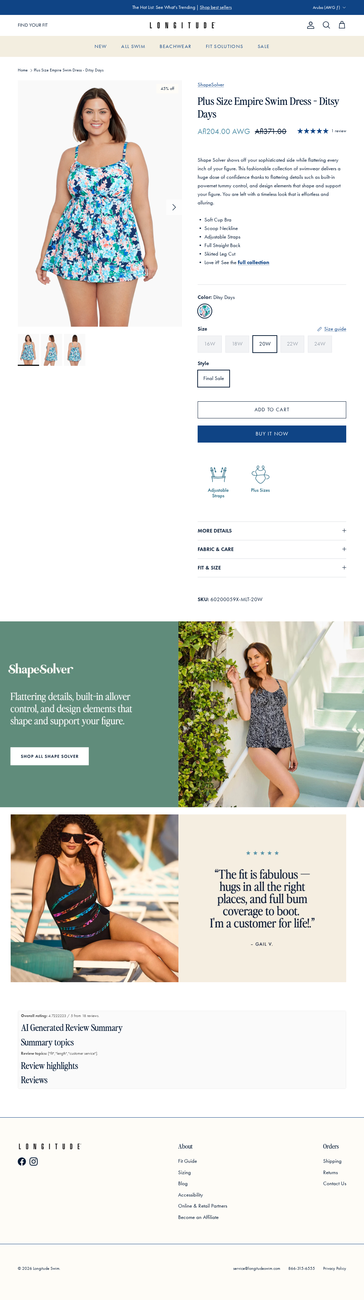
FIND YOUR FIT (33, 25)
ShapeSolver (211, 84)
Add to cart (272, 409)
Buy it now (272, 433)
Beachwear (175, 46)
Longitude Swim (46, 1268)
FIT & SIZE (209, 568)
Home (23, 70)
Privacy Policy (334, 1268)
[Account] (309, 25)
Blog (183, 1183)
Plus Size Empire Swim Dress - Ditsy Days (68, 70)
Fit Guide (187, 1161)
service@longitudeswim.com (256, 1268)
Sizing (184, 1172)
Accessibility (190, 1195)
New (101, 46)
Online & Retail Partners (202, 1206)
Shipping (332, 1161)
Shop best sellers (216, 7)
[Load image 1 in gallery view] (100, 203)
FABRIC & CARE (216, 549)
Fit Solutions (224, 46)
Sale (263, 46)
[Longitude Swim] (182, 25)
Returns (330, 1172)
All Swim (133, 46)
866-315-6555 (301, 1268)
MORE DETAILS (215, 531)
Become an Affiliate (198, 1217)
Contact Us (334, 1183)
